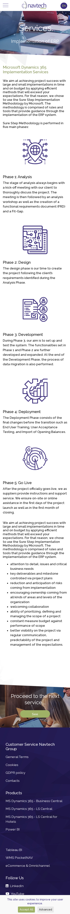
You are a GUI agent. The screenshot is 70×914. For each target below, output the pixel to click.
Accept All (26, 909)
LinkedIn (16, 886)
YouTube (16, 894)
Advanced (45, 909)
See (35, 714)
